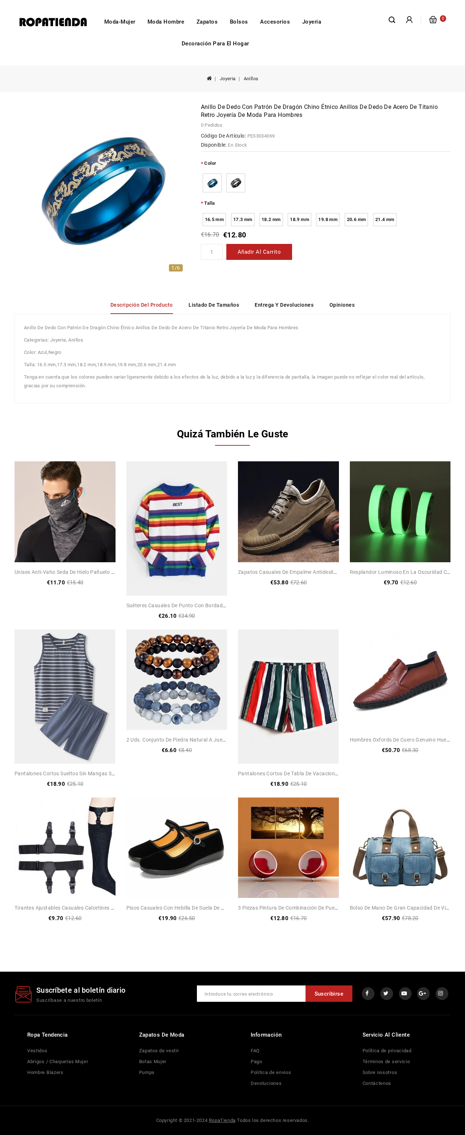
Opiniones (342, 305)
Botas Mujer (153, 1061)
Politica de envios (271, 1072)
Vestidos (37, 1050)
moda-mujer (120, 22)
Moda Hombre (166, 22)
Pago (256, 1061)
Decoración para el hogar (215, 43)
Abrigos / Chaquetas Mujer (57, 1061)
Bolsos (239, 22)
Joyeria (312, 22)
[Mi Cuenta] (409, 19)
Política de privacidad (387, 1050)
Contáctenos (377, 1083)
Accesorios (275, 22)
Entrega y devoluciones (284, 305)
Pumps (147, 1072)
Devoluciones (266, 1083)
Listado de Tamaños (214, 305)
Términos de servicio (386, 1061)
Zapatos (207, 22)
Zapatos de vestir (159, 1050)
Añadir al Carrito (259, 252)
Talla (209, 203)
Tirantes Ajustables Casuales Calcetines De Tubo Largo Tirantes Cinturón (101, 908)
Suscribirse (329, 994)
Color (210, 163)
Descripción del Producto (141, 305)
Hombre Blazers (45, 1072)
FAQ (255, 1050)
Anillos (251, 78)
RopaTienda (222, 1120)
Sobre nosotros (380, 1072)
